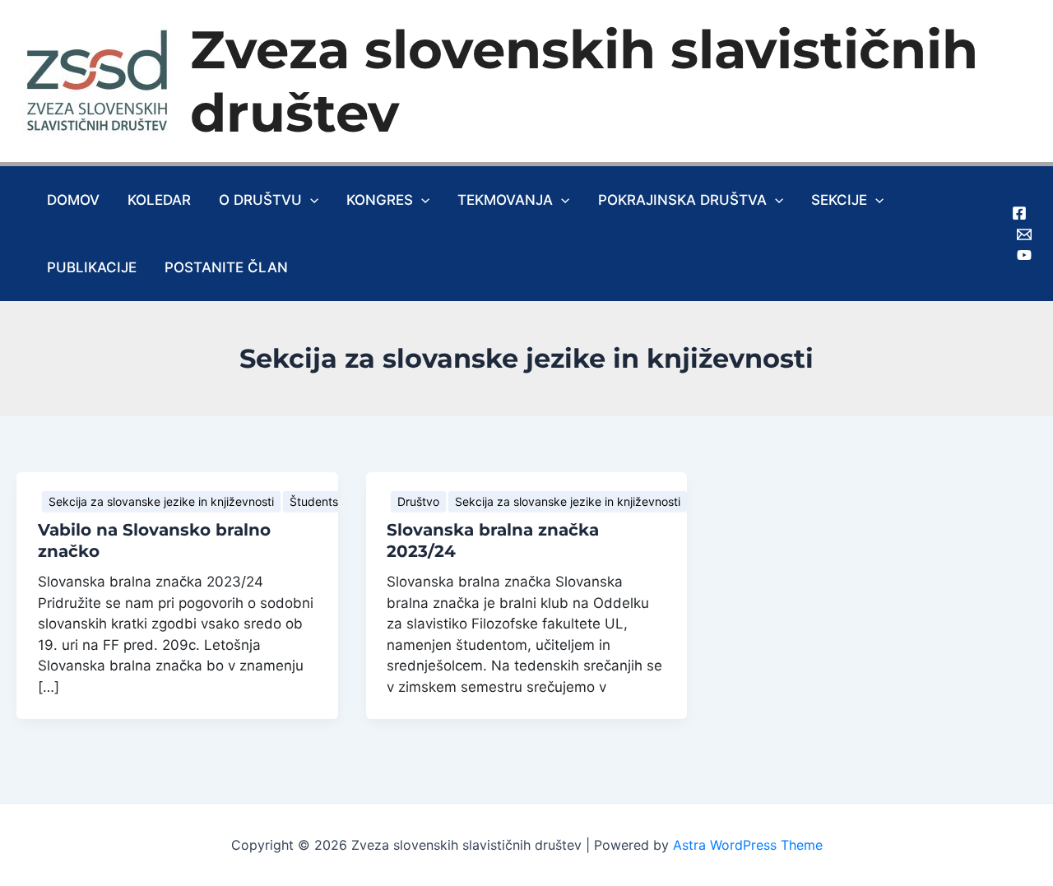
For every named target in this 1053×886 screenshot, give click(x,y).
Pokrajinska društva (682, 200)
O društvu (260, 200)
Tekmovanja (505, 200)
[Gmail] (1024, 234)
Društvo (418, 501)
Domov (73, 200)
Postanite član (226, 267)
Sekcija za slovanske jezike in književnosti (161, 501)
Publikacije (92, 267)
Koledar (159, 200)
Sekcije (839, 200)
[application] (310, 200)
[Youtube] (1024, 255)
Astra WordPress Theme (748, 845)
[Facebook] (1019, 213)
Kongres (379, 200)
